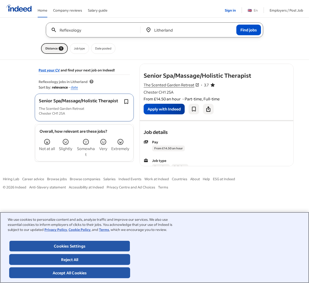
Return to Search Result (261, 67)
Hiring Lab (11, 179)
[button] (78, 101)
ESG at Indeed (224, 179)
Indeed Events (130, 179)
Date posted (103, 48)
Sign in (230, 10)
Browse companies (85, 179)
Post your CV (49, 70)
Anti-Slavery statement (47, 187)
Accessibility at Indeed (86, 187)
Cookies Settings (69, 245)
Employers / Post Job (286, 10)
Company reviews (67, 10)
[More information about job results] (91, 82)
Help (206, 179)
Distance (53, 48)
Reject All (69, 259)
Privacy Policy (55, 229)
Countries (179, 179)
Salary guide (97, 10)
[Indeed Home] (18, 8)
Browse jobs (57, 179)
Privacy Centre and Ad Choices (131, 187)
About (195, 179)
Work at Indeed (156, 179)
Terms (104, 229)
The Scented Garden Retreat (169, 84)
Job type (79, 48)
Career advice (33, 179)
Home (42, 10)
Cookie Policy (80, 229)
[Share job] (208, 109)
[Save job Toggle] (126, 101)
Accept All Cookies (70, 272)
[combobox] (95, 30)
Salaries (109, 179)
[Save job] (194, 109)
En (253, 10)
